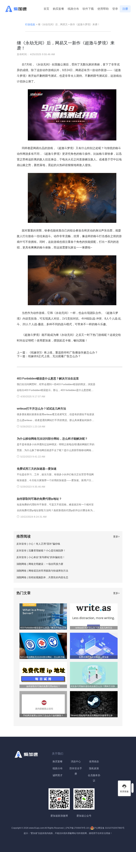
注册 (125, 8)
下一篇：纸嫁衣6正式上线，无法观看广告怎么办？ (49, 356)
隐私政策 (94, 768)
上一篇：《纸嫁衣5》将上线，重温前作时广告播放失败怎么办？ (57, 352)
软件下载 (88, 8)
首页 (46, 8)
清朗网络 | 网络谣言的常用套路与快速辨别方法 (42, 570)
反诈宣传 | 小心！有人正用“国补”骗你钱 (38, 543)
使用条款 (94, 761)
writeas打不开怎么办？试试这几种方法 (41, 408)
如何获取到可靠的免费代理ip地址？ (39, 498)
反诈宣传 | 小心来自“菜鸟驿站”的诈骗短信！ (40, 557)
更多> (116, 536)
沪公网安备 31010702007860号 (109, 828)
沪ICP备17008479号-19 (77, 828)
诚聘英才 (58, 775)
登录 (115, 8)
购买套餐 (58, 8)
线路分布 (73, 8)
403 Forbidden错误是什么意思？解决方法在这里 (48, 378)
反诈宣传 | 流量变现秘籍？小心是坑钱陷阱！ (41, 550)
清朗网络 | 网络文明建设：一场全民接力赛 (39, 564)
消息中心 (76, 761)
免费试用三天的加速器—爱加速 (36, 468)
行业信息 (30, 24)
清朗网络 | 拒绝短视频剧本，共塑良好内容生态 (42, 577)
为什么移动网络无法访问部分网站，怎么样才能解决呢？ (52, 438)
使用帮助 (103, 8)
